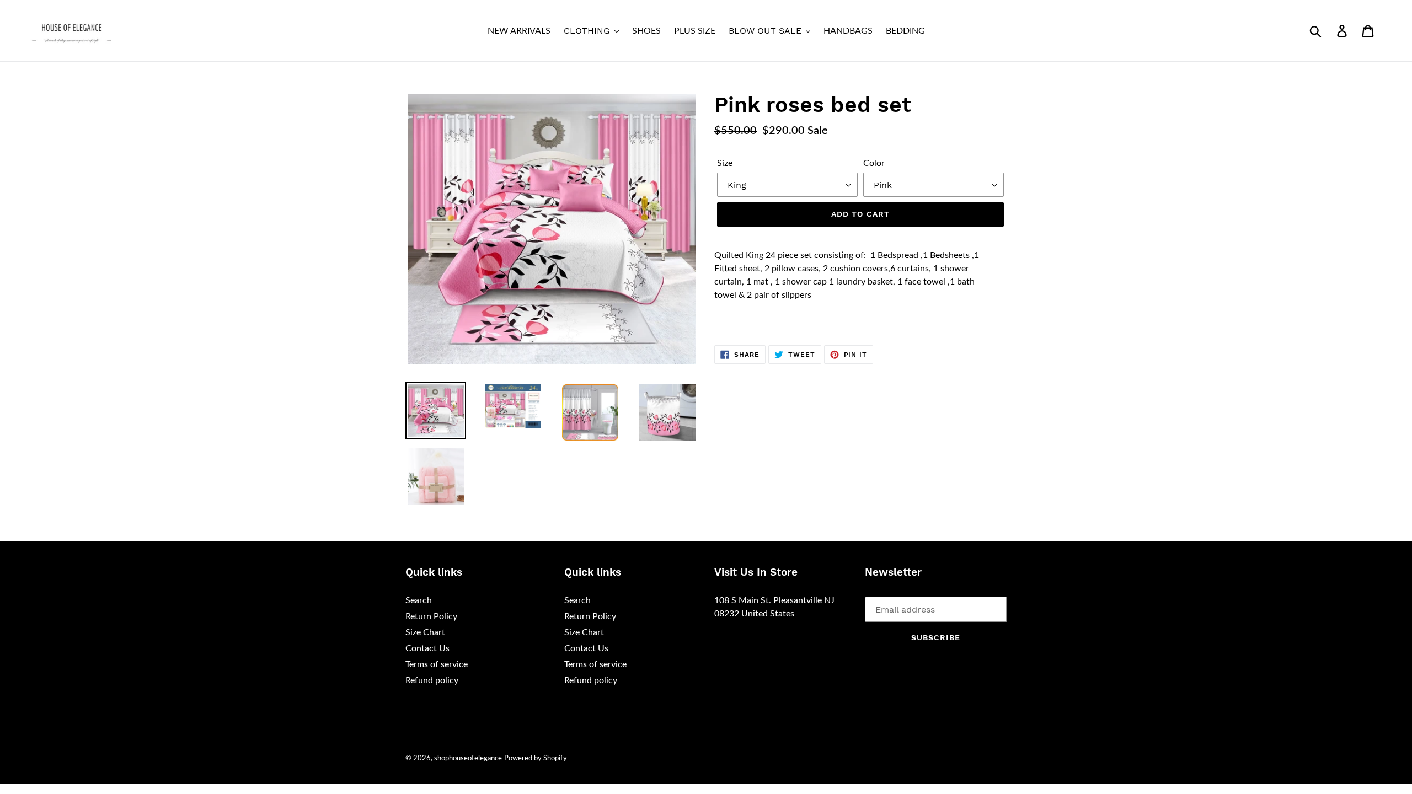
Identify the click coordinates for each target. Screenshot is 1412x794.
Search (418, 600)
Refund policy (431, 680)
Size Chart (425, 632)
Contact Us (427, 648)
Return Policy (431, 616)
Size (724, 163)
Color (874, 163)
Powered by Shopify (535, 758)
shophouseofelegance (468, 758)
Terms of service (436, 664)
